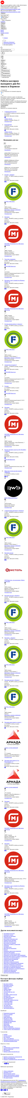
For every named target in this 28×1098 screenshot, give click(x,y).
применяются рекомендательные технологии (13, 1081)
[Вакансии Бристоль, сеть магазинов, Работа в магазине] (15, 570)
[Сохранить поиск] (2, 57)
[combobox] (7, 49)
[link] (3, 27)
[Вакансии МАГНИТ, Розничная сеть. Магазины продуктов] (15, 234)
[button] (2, 30)
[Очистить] (3, 53)
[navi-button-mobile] (2, 35)
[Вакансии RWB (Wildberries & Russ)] (15, 488)
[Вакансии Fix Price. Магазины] (15, 192)
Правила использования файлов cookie (10, 12)
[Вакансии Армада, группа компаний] (15, 738)
